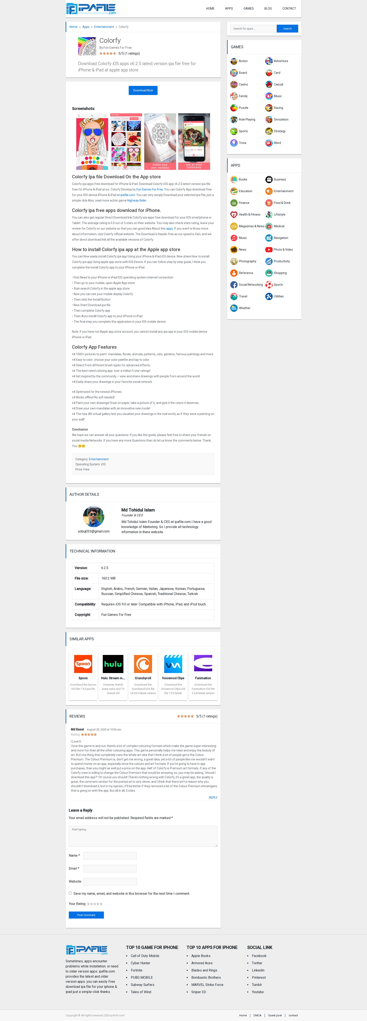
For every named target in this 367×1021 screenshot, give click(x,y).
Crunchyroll (143, 678)
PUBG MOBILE (142, 978)
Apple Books (200, 956)
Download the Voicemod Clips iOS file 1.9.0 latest (173, 689)
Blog (268, 8)
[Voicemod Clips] (173, 663)
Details (83, 697)
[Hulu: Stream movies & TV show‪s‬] (113, 663)
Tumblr (257, 985)
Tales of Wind (141, 992)
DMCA (257, 1015)
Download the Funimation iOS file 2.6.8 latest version (203, 689)
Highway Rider (136, 200)
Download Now (143, 90)
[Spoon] (83, 663)
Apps (85, 26)
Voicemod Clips (173, 678)
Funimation (203, 678)
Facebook (259, 956)
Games (249, 8)
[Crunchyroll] (143, 663)
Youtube (258, 992)
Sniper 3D (198, 992)
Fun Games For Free (149, 189)
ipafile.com (127, 195)
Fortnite (136, 970)
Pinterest (259, 978)
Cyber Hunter (140, 963)
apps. (170, 228)
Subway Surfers (142, 985)
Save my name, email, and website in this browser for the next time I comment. (131, 894)
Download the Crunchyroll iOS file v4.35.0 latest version (143, 689)
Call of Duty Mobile (145, 956)
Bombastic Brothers (206, 978)
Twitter (257, 963)
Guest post (275, 1015)
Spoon (83, 678)
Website (75, 881)
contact (289, 8)
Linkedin (258, 970)
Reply (213, 797)
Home (210, 8)
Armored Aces (202, 963)
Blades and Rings (204, 970)
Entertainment (104, 26)
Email (74, 868)
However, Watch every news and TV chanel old (113, 689)
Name (74, 855)
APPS (229, 8)
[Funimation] (203, 663)
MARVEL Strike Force (207, 985)
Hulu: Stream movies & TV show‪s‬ (124, 678)
